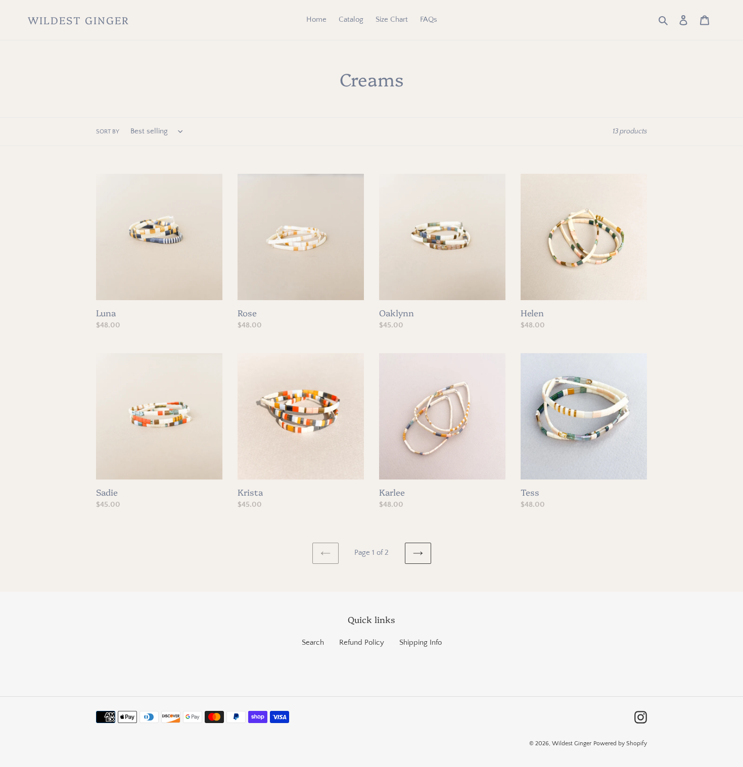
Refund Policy (361, 642)
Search (313, 642)
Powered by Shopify (620, 743)
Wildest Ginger (78, 20)
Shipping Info (420, 642)
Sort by (107, 131)
